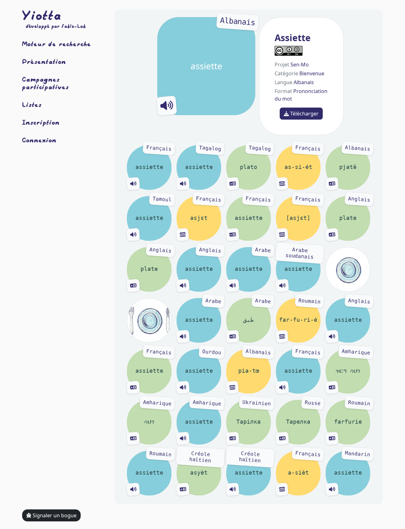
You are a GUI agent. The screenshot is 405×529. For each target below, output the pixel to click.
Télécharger (304, 113)
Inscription (41, 122)
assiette (222, 44)
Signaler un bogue (54, 515)
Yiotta (41, 15)
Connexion (39, 139)
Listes (32, 104)
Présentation (44, 61)
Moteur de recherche (56, 43)
